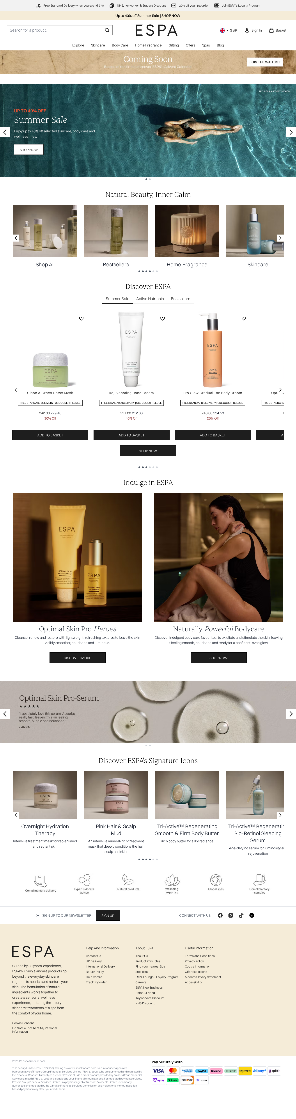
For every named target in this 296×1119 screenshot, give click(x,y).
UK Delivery (94, 961)
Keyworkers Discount (149, 998)
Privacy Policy (194, 961)
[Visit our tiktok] (241, 915)
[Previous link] (15, 238)
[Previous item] (15, 389)
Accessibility (193, 982)
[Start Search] (107, 30)
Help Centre (94, 977)
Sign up (107, 915)
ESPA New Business (149, 987)
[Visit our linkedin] (251, 915)
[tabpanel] (148, 389)
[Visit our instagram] (230, 915)
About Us (141, 956)
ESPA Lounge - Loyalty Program (157, 977)
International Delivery (100, 966)
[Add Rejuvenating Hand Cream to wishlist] (162, 318)
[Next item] (280, 389)
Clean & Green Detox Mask (50, 393)
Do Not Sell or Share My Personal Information (34, 1029)
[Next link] (280, 238)
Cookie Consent (23, 1023)
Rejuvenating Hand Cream (131, 393)
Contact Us (93, 956)
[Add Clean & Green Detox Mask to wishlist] (81, 318)
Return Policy (95, 972)
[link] (253, 30)
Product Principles (147, 961)
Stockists (141, 972)
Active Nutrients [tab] (150, 298)
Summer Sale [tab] (117, 298)
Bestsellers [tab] (180, 298)
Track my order (96, 982)
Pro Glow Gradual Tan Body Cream (212, 393)
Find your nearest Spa (150, 966)
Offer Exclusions (196, 972)
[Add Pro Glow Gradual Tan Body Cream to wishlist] (244, 318)
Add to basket (50, 435)
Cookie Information (198, 966)
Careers (140, 982)
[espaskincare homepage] (156, 30)
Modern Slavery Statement (203, 977)
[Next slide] (291, 132)
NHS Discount (144, 1003)
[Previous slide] (5, 132)
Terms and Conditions (200, 956)
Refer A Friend (145, 993)
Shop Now (29, 150)
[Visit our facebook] (220, 915)
